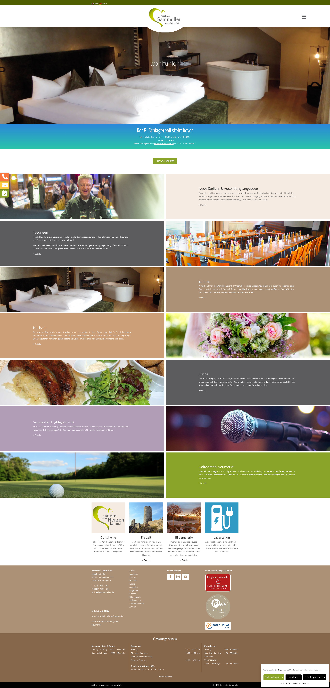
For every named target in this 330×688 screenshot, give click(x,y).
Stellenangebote (136, 600)
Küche (132, 583)
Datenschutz (116, 685)
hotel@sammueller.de (164, 143)
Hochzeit (133, 580)
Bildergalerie (135, 597)
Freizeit (132, 593)
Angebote (133, 590)
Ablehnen (293, 677)
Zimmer (133, 577)
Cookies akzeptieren (274, 677)
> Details (108, 557)
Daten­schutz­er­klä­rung (301, 683)
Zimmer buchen (136, 603)
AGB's (94, 685)
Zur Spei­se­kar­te (165, 161)
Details (202, 205)
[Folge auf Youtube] (185, 577)
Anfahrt (132, 606)
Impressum (104, 685)
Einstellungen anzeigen (314, 677)
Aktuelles (133, 587)
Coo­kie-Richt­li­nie (285, 683)
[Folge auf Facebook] (170, 577)
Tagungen (133, 574)
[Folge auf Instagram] (178, 577)
